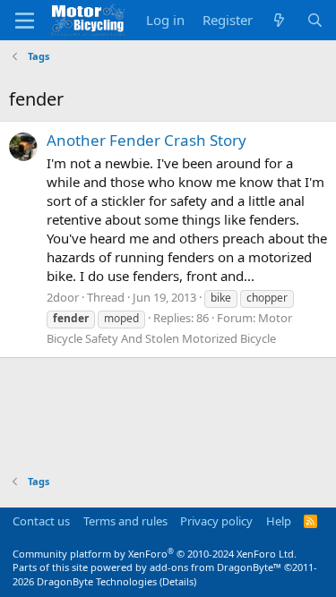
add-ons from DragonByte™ (215, 567)
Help (278, 521)
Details (178, 581)
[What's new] (279, 20)
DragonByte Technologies (97, 581)
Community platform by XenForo (155, 553)
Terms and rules (125, 521)
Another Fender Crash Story (146, 140)
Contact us (41, 521)
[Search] (314, 20)
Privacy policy (216, 521)
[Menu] (25, 20)
